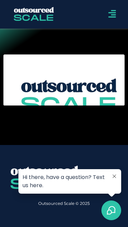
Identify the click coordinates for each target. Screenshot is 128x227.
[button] (112, 14)
